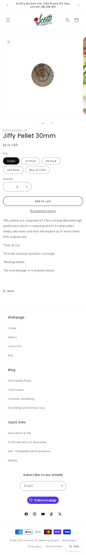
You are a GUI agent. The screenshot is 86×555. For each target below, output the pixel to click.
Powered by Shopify (49, 540)
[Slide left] (34, 123)
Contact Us (15, 346)
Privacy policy (35, 546)
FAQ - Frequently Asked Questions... (30, 451)
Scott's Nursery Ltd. (28, 540)
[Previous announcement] (7, 5)
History (12, 337)
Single (11, 161)
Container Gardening (21, 398)
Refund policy (69, 540)
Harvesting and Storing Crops (26, 408)
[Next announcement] (78, 5)
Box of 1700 (38, 170)
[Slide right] (51, 123)
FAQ (10, 355)
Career (12, 328)
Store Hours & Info (19, 433)
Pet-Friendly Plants (19, 380)
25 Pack (30, 161)
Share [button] (10, 291)
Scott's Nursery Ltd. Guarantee (27, 442)
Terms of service (54, 546)
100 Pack (13, 170)
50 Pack (51, 161)
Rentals (12, 460)
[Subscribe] (61, 486)
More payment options (43, 210)
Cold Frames (16, 389)
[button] (8, 20)
